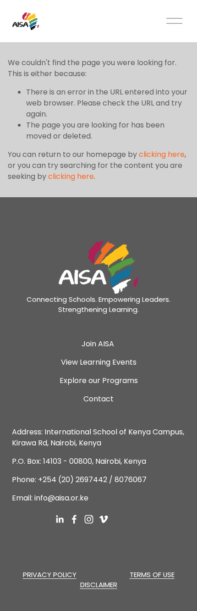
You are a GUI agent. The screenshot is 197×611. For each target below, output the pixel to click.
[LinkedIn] (59, 519)
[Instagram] (88, 519)
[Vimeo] (103, 519)
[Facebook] (74, 519)
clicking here (162, 154)
